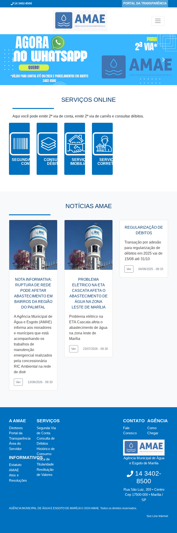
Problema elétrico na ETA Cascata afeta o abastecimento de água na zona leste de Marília (88, 327)
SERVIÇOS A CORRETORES (110, 162)
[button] (13, 59)
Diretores (16, 428)
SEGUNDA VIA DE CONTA (28, 162)
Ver (18, 382)
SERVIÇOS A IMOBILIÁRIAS (83, 162)
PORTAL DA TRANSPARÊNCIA (145, 3)
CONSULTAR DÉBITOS (55, 162)
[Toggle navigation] (157, 20)
